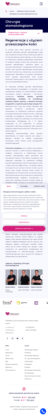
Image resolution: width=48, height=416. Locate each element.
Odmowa (24, 216)
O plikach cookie (39, 186)
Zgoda (8, 186)
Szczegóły (23, 186)
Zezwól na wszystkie (23, 228)
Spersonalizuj (24, 222)
